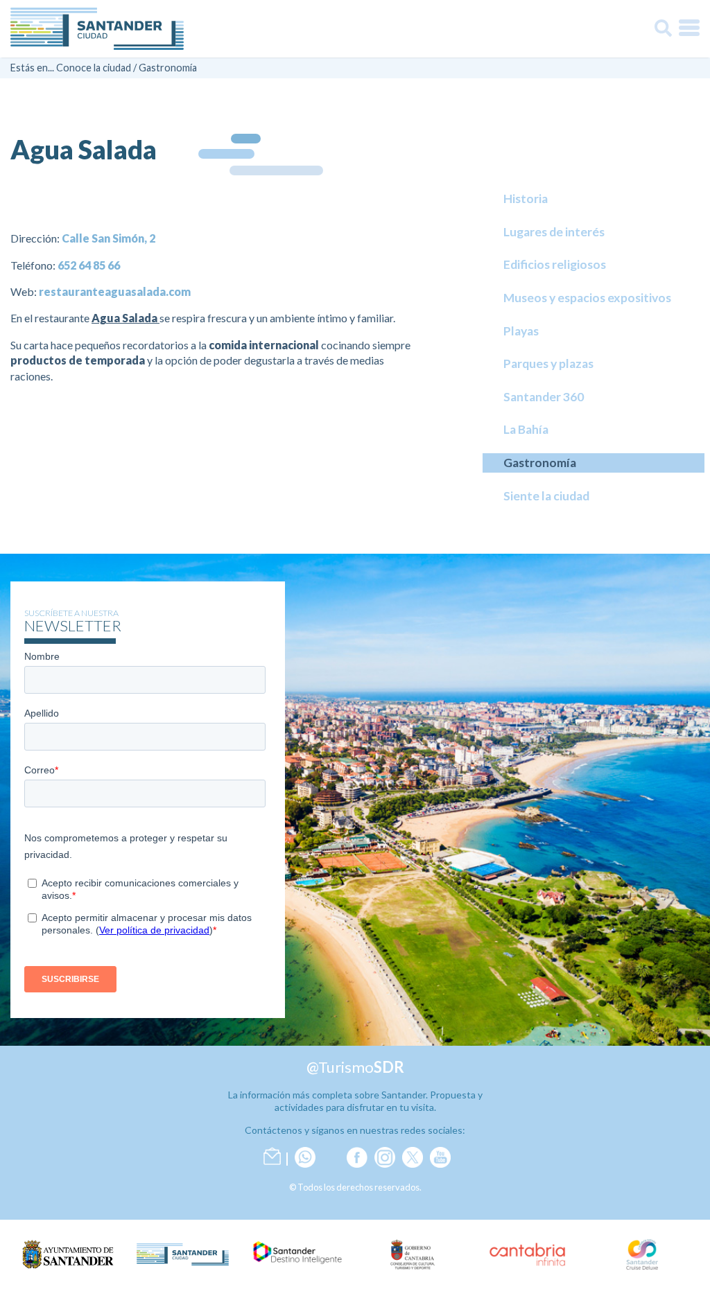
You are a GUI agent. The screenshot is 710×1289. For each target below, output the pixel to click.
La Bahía (525, 429)
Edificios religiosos (554, 264)
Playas (521, 331)
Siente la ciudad (546, 496)
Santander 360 (543, 396)
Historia (525, 198)
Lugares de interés (554, 232)
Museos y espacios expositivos (587, 297)
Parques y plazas (548, 363)
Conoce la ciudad (93, 67)
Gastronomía (168, 67)
